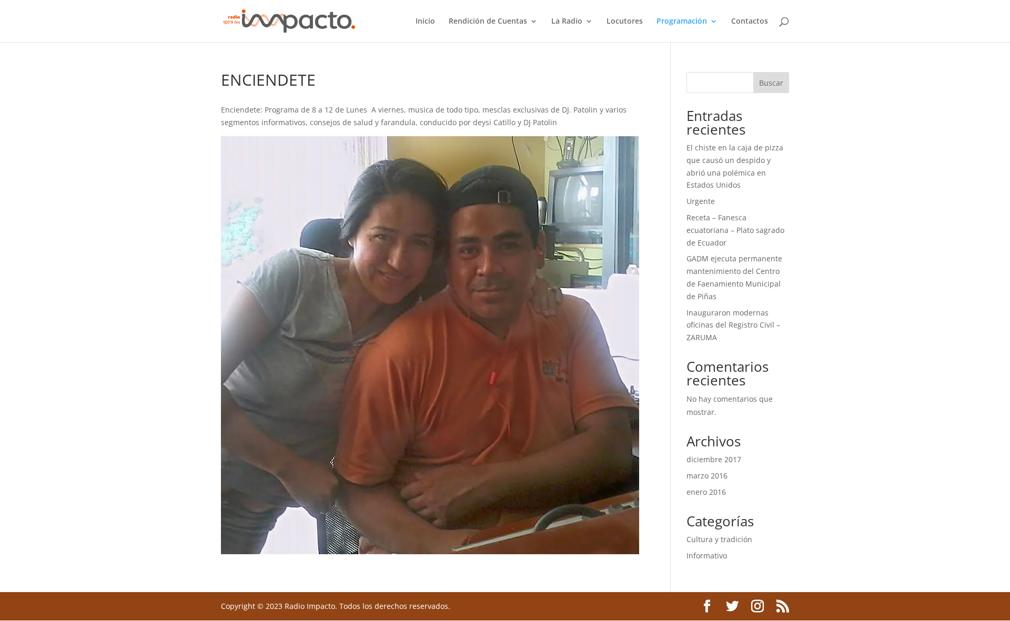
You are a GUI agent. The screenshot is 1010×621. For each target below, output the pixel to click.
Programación (681, 21)
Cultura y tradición (719, 539)
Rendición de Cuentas (488, 21)
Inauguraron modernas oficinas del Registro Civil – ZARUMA (733, 325)
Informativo (706, 556)
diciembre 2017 (713, 459)
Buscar (771, 83)
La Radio (566, 21)
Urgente (700, 201)
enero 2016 (706, 492)
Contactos (749, 21)
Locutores (625, 21)
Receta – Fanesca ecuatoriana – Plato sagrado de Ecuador (735, 230)
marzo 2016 (707, 476)
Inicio (425, 21)
